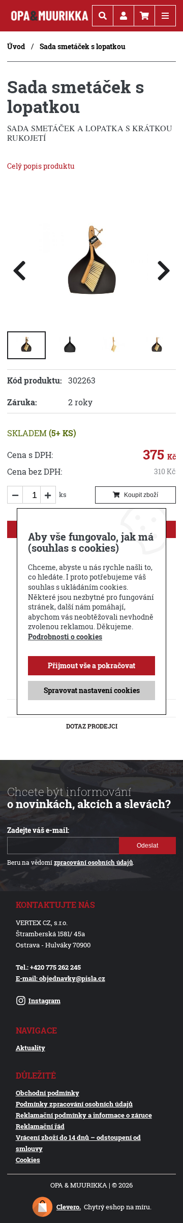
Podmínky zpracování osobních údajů (74, 1104)
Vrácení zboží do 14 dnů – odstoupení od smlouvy (78, 1143)
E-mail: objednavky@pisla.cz (60, 978)
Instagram (44, 1000)
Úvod (16, 46)
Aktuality (30, 1047)
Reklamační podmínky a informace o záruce (84, 1115)
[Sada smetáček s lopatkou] (91, 314)
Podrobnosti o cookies (65, 636)
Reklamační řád (40, 1126)
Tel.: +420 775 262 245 (48, 967)
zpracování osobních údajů (93, 862)
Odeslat (147, 845)
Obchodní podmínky (47, 1092)
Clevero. (68, 1206)
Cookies (28, 1159)
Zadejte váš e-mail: (38, 830)
